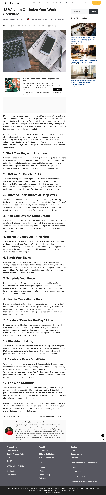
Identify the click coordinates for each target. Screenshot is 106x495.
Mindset (41, 3)
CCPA (9, 457)
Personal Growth (52, 3)
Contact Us (43, 450)
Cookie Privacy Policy (16, 454)
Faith (34, 3)
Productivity (63, 3)
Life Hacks (43, 471)
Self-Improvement (76, 3)
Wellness (42, 478)
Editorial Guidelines (47, 454)
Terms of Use (12, 450)
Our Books (11, 471)
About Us (42, 447)
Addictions (26, 3)
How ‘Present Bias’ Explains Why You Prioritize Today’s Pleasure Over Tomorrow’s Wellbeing (83, 82)
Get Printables (12, 475)
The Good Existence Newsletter (84, 463)
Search (93, 11)
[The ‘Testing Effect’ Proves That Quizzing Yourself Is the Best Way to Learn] (83, 52)
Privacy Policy (12, 447)
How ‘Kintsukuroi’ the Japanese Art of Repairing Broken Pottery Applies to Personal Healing (83, 40)
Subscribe (96, 2)
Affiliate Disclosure (46, 457)
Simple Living (44, 475)
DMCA (9, 461)
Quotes (87, 3)
